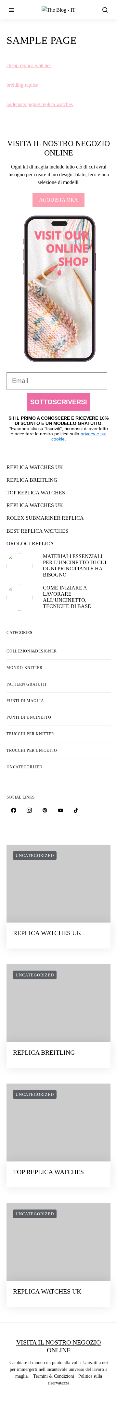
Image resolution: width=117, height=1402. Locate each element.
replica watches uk (34, 467)
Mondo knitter (24, 667)
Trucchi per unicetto (31, 750)
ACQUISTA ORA (58, 200)
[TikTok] (76, 810)
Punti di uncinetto (28, 717)
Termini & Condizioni (53, 1376)
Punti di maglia (25, 701)
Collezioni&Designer (31, 651)
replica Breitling (32, 480)
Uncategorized (24, 767)
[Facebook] (13, 810)
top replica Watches (35, 492)
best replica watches (37, 531)
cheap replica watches (28, 65)
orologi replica (30, 543)
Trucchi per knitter (30, 734)
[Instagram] (29, 810)
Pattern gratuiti (26, 684)
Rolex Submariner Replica (45, 518)
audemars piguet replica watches (39, 104)
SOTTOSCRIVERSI (58, 401)
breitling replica (22, 85)
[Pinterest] (45, 810)
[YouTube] (60, 810)
